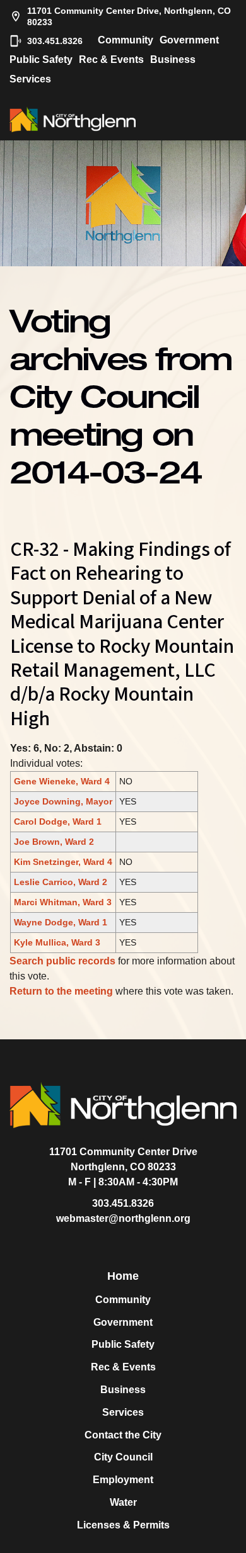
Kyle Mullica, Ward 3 (57, 942)
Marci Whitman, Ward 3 (63, 902)
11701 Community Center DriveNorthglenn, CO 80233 (123, 1159)
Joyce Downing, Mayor (63, 801)
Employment (123, 1479)
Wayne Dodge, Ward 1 (60, 922)
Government (189, 40)
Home (123, 1276)
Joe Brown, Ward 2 (54, 842)
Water (123, 1502)
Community (125, 40)
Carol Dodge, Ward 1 (58, 821)
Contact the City (123, 1435)
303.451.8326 (55, 41)
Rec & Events (111, 59)
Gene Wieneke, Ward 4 (62, 781)
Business (173, 59)
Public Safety (41, 59)
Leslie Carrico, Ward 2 (60, 882)
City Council (123, 1457)
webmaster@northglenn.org (123, 1218)
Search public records (62, 961)
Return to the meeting (61, 991)
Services (30, 79)
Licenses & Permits (123, 1525)
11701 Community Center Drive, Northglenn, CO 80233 (129, 16)
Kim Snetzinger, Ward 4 (63, 862)
